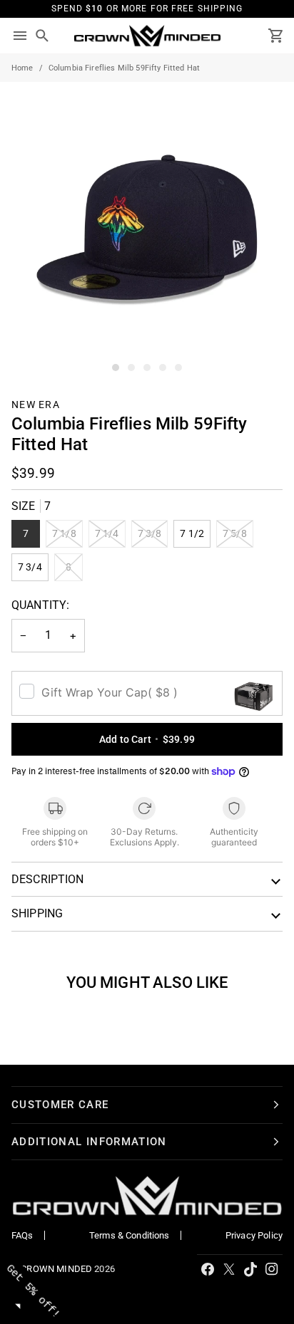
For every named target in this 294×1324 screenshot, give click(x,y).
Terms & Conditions (129, 1235)
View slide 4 (162, 367)
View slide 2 (131, 367)
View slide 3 (147, 367)
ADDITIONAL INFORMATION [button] (89, 1141)
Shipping (37, 913)
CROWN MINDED (56, 1268)
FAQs (22, 1235)
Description (47, 879)
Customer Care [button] (60, 1104)
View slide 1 (115, 367)
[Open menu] (20, 36)
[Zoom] (26, 348)
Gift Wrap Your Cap (109, 692)
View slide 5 (178, 367)
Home (22, 68)
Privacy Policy (254, 1235)
